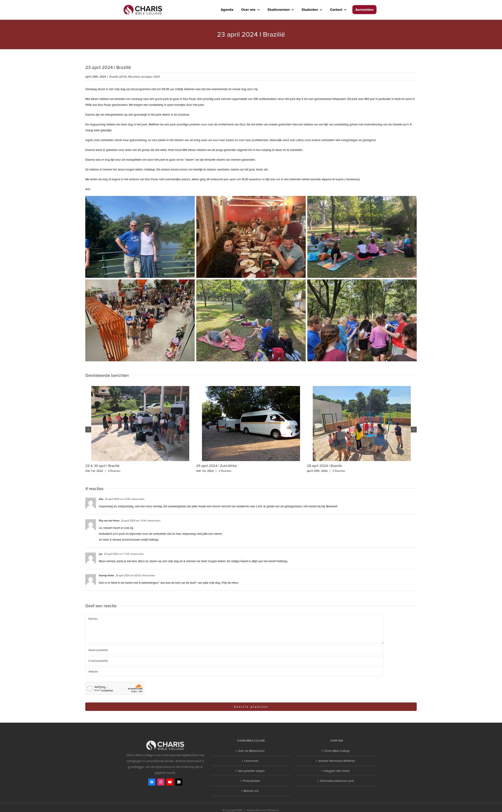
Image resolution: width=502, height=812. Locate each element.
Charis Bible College (337, 751)
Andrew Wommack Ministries (336, 761)
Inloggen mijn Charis (337, 771)
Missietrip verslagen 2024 (144, 77)
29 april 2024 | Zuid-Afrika (216, 465)
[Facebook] (151, 782)
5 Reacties (339, 471)
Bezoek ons (251, 791)
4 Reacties (114, 471)
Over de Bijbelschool (251, 751)
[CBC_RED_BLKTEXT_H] (143, 4)
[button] (88, 429)
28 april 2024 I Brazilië (324, 465)
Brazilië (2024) (118, 77)
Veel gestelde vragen (251, 771)
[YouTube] (169, 782)
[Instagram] (160, 782)
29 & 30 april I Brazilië (102, 465)
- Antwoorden (137, 499)
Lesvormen (251, 761)
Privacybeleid (251, 781)
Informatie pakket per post (337, 781)
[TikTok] (178, 782)
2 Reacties (225, 471)
